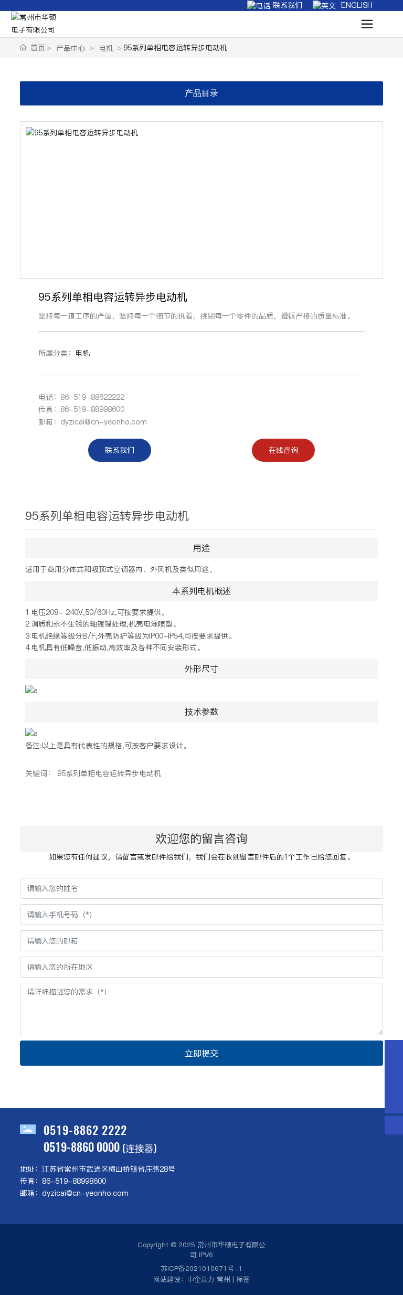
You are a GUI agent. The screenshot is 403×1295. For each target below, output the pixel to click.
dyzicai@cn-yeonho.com (103, 422)
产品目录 (201, 93)
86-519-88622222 (92, 397)
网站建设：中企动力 (184, 1279)
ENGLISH (354, 5)
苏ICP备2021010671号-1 (201, 1268)
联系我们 (286, 5)
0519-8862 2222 (85, 1129)
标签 (243, 1279)
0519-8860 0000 (82, 1146)
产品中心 (71, 48)
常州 (223, 1279)
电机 (106, 48)
